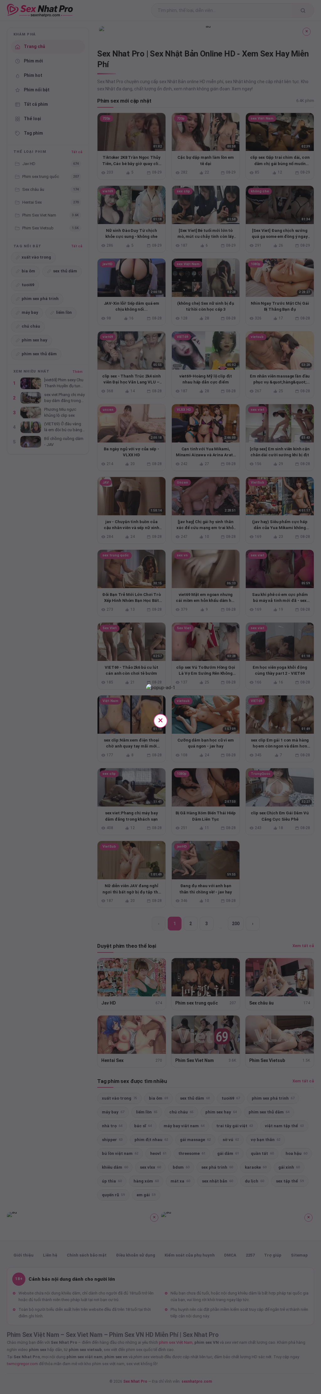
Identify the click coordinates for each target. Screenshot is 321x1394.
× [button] (160, 720)
